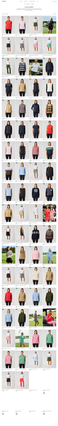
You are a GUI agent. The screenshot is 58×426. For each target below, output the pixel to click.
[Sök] (53, 1)
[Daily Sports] (4, 1)
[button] (25, 1)
